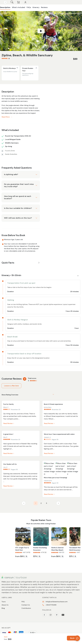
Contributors (26, 608)
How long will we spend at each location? (17, 197)
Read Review (8, 423)
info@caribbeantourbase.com (56, 602)
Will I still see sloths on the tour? (18, 218)
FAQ (23, 602)
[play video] (41, 31)
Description (5, 7)
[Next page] (58, 503)
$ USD (32, 632)
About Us (5, 605)
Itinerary (35, 7)
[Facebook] (44, 615)
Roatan (21, 530)
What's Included (18, 7)
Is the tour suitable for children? (18, 208)
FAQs (29, 7)
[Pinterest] (57, 615)
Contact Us (26, 605)
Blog (3, 608)
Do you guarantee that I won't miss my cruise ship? (19, 185)
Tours (4, 602)
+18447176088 (50, 605)
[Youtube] (63, 615)
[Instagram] (50, 615)
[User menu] (26, 2)
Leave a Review (11, 386)
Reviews (44, 7)
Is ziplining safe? (11, 174)
